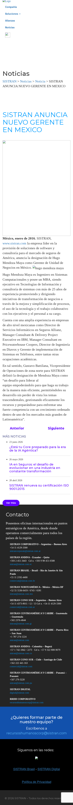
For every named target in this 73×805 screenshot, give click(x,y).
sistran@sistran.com (19, 640)
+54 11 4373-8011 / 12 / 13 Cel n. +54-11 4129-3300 (35, 603)
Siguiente (56, 428)
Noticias (10, 27)
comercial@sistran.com (21, 666)
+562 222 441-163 (19, 663)
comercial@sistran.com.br (22, 581)
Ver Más (11, 502)
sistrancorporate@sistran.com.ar (25, 551)
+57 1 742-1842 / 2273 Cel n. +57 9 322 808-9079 (35, 650)
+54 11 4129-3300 (19, 547)
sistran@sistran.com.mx (21, 594)
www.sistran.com (14, 243)
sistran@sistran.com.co (21, 653)
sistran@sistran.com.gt (21, 623)
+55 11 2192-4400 (19, 577)
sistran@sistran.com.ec (21, 564)
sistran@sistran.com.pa (21, 683)
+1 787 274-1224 (18, 636)
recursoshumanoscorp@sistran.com (26, 702)
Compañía (11, 7)
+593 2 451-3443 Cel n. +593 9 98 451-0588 (32, 561)
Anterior (16, 428)
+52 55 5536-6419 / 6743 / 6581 (25, 590)
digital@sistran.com (19, 692)
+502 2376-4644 (18, 620)
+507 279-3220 (17, 679)
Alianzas (10, 20)
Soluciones (12, 13)
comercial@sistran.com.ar (22, 607)
